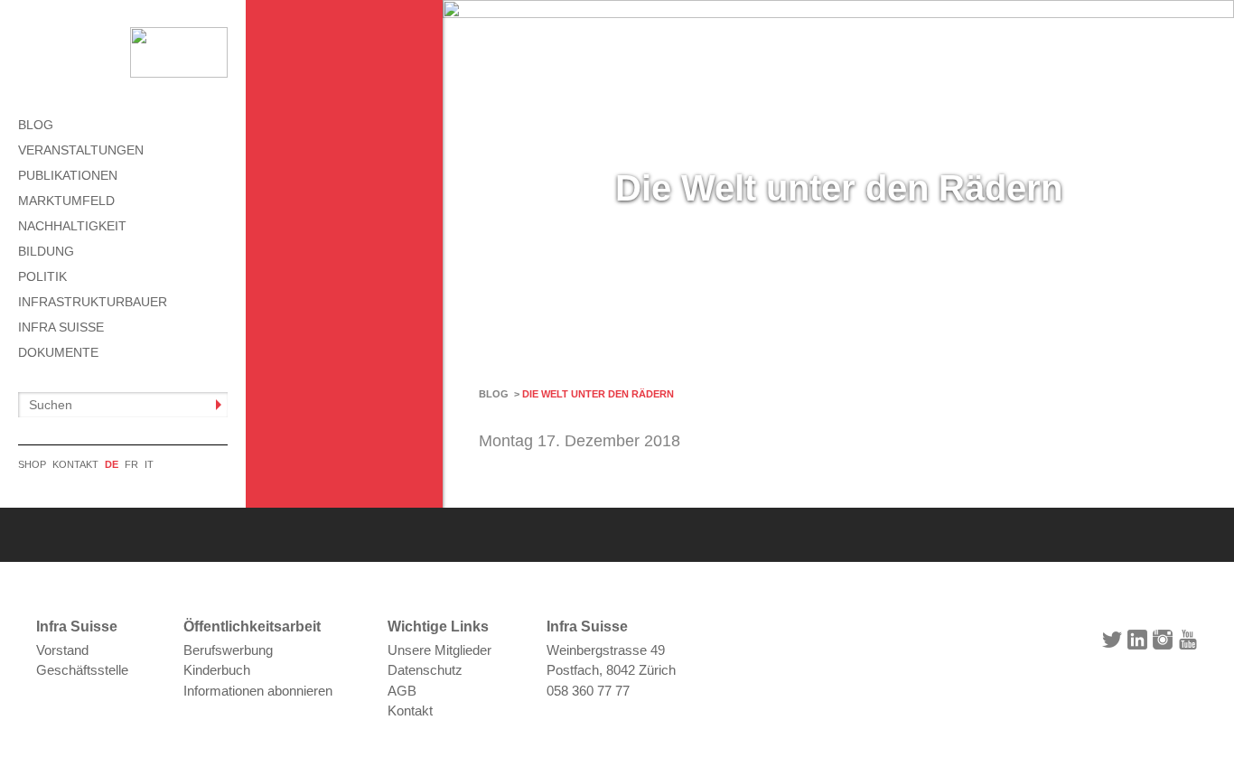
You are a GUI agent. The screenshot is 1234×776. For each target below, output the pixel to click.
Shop (32, 464)
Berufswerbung (228, 650)
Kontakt (75, 464)
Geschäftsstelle (82, 670)
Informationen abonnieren (257, 690)
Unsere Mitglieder (439, 650)
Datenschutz (425, 670)
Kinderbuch (216, 670)
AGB (402, 690)
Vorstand (62, 650)
